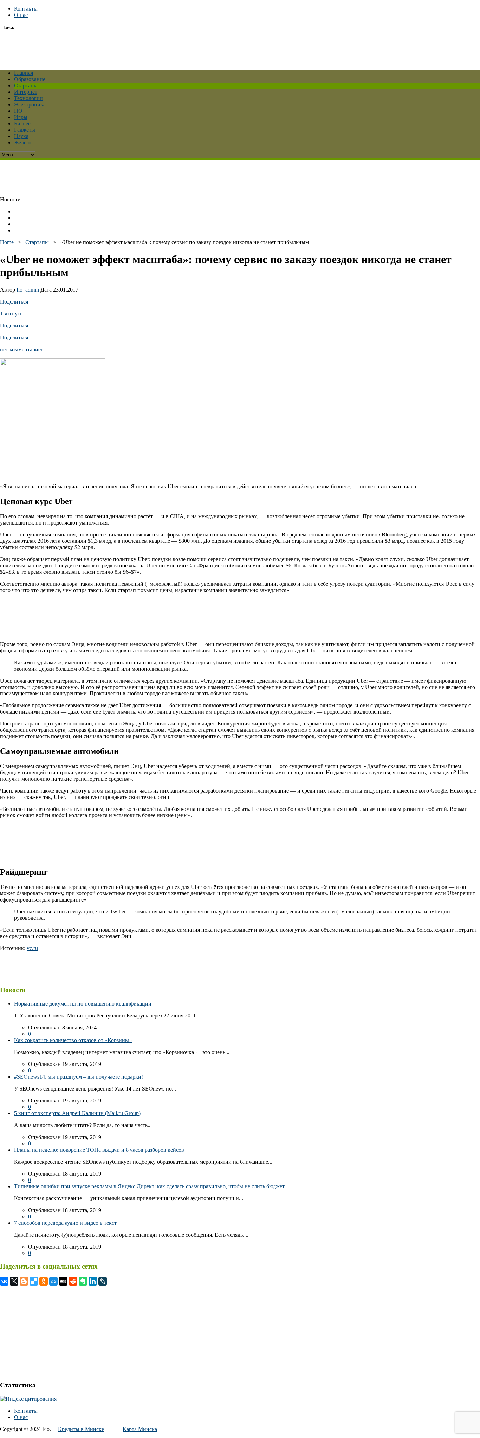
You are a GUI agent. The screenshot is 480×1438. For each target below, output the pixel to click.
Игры (20, 117)
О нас (21, 15)
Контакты (26, 9)
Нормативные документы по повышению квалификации (82, 1004)
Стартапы (26, 86)
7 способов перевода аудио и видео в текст (65, 1223)
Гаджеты (24, 130)
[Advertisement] (170, 47)
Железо (22, 142)
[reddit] (73, 1281)
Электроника (30, 105)
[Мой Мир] (53, 1281)
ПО (18, 111)
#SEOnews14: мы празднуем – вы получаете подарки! (78, 1077)
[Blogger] (24, 1281)
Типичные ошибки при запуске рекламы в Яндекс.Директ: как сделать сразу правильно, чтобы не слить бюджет (149, 1186)
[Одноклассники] (43, 1281)
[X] (14, 1281)
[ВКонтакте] (4, 1281)
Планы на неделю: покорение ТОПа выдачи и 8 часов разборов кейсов (99, 1150)
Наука (21, 136)
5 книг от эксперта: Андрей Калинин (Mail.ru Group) (77, 1113)
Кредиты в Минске (81, 1429)
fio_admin (28, 290)
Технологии (28, 98)
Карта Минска (140, 1429)
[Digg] (63, 1281)
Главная (23, 73)
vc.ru (32, 948)
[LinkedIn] (93, 1281)
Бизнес (22, 123)
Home (7, 242)
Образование (29, 79)
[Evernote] (83, 1281)
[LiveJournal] (102, 1281)
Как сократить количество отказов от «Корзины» (73, 1040)
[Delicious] (34, 1281)
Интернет (25, 92)
